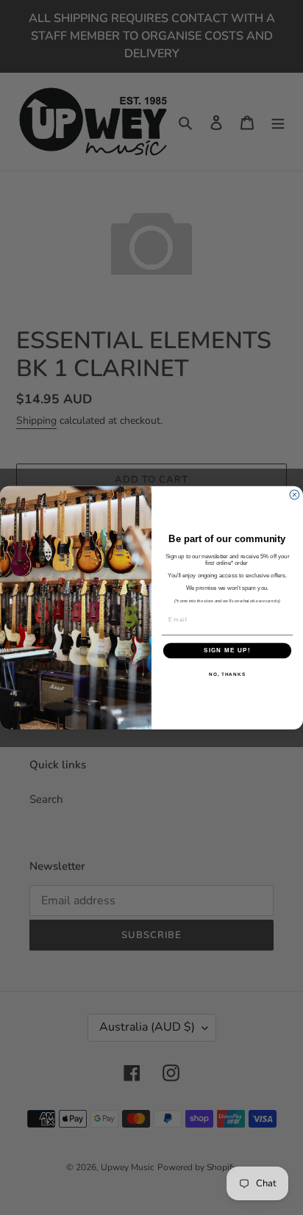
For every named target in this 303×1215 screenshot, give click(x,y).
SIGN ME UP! (227, 650)
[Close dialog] (294, 495)
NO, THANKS (227, 674)
